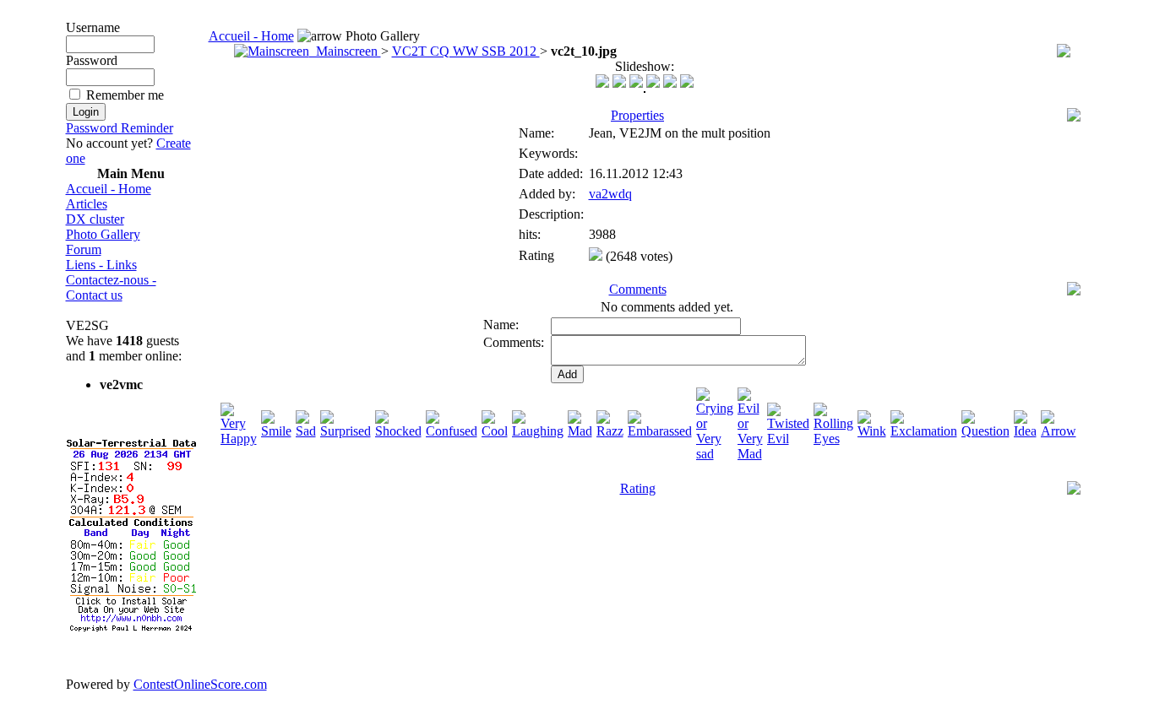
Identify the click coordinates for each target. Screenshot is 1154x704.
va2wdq (610, 194)
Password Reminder (119, 128)
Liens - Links (101, 264)
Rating (638, 488)
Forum (83, 249)
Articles (86, 204)
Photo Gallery (103, 234)
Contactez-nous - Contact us (111, 287)
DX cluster (95, 219)
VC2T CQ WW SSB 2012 (466, 51)
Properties (637, 115)
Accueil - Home (108, 188)
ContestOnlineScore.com (200, 684)
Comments (638, 289)
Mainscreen (345, 51)
